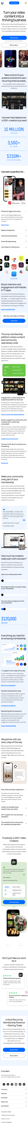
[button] (20, 945)
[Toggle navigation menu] (26, 3)
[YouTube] (16, 1084)
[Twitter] (4, 1084)
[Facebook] (8, 1084)
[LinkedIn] (24, 1084)
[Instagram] (12, 1084)
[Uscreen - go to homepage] (2, 3)
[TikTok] (20, 1084)
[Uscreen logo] (5, 1071)
